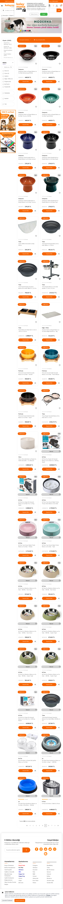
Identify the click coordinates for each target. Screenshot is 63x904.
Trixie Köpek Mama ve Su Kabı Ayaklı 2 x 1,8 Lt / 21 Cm (50, 287)
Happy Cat (21, 874)
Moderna (49, 878)
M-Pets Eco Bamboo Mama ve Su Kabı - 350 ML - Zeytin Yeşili (27, 675)
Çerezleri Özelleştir (7, 900)
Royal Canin (22, 865)
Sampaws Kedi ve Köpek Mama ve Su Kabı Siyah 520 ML (51, 72)
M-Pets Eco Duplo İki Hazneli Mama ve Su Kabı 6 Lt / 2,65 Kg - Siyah (50, 460)
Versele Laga (50, 880)
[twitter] (50, 849)
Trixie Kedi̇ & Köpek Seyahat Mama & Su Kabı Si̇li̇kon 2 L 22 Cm (27, 287)
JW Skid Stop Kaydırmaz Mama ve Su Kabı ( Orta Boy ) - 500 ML (27, 804)
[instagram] (41, 849)
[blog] (45, 853)
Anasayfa (5, 15)
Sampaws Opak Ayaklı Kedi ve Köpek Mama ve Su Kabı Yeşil (50, 201)
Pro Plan (21, 867)
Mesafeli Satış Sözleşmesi (8, 875)
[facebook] (36, 849)
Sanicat (49, 874)
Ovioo (6, 73)
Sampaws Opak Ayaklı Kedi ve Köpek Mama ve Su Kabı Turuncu (27, 201)
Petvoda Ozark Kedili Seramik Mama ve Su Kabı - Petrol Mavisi (50, 373)
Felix (34, 872)
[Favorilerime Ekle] (36, 64)
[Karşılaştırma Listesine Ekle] (35, 81)
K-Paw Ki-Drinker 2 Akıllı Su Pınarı (51, 803)
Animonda (35, 878)
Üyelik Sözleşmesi (9, 878)
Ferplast (7, 86)
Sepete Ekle (25, 81)
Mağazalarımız (8, 880)
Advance (21, 869)
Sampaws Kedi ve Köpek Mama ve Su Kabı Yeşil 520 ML (51, 115)
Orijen (20, 880)
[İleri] (55, 825)
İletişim (6, 884)
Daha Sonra (34, 14)
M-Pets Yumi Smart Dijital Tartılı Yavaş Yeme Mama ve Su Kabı (50, 502)
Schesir (35, 876)
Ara (59, 10)
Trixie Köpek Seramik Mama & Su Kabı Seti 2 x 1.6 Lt (50, 416)
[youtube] (45, 849)
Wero (19, 457)
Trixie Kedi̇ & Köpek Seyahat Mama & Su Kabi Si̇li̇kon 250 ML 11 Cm (51, 719)
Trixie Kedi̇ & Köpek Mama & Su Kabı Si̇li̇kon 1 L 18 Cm (50, 244)
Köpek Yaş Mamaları (8, 47)
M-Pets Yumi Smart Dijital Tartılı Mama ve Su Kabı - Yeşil (50, 545)
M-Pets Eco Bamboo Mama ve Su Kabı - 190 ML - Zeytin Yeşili (51, 675)
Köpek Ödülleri (7, 54)
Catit (6, 76)
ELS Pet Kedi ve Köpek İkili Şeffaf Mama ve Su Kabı (27, 761)
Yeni (5, 104)
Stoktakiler (7, 93)
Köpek (11, 15)
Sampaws (21, 69)
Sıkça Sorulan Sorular (10, 882)
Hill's (20, 872)
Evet (44, 14)
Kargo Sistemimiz (9, 865)
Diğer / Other (8, 78)
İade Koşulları (8, 869)
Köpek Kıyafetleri (8, 51)
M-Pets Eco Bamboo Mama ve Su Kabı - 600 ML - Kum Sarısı (27, 589)
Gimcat (49, 872)
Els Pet (6, 84)
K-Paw (44, 801)
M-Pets (44, 457)
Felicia (34, 882)
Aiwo (6, 70)
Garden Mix (50, 882)
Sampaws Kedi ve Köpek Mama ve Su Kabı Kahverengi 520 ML (27, 72)
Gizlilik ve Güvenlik (9, 872)
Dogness (7, 81)
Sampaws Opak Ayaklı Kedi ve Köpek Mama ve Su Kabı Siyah (50, 158)
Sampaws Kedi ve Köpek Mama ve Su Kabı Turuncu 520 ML (27, 115)
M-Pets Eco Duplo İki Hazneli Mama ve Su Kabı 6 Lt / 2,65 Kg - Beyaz (27, 719)
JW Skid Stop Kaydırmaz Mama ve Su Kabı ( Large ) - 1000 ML (51, 761)
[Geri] (30, 825)
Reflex (48, 876)
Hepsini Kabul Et (20, 900)
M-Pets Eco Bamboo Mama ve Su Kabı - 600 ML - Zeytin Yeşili (51, 632)
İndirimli (6, 98)
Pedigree (35, 865)
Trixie (19, 241)
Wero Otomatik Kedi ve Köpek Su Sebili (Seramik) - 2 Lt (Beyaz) (27, 459)
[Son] (58, 825)
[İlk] (27, 825)
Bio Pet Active (50, 869)
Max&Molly (50, 865)
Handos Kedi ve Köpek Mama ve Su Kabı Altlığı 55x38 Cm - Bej (50, 330)
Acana (20, 878)
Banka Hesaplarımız (10, 867)
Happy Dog (22, 876)
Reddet (48, 895)
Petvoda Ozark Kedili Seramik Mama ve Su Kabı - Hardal (26, 373)
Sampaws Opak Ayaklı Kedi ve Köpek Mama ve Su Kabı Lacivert (27, 158)
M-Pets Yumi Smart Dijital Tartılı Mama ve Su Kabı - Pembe (26, 545)
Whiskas (35, 867)
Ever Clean (35, 880)
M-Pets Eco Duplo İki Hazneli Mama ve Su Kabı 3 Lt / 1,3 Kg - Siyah (26, 503)
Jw (42, 758)
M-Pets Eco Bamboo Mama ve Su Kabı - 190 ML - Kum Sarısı (27, 632)
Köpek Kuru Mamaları (8, 43)
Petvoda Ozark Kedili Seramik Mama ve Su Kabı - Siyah (26, 416)
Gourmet (35, 869)
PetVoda (20, 371)
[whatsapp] (54, 849)
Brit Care (21, 882)
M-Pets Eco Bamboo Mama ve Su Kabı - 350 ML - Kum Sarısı (51, 589)
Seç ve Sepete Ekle (40, 39)
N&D (34, 874)
